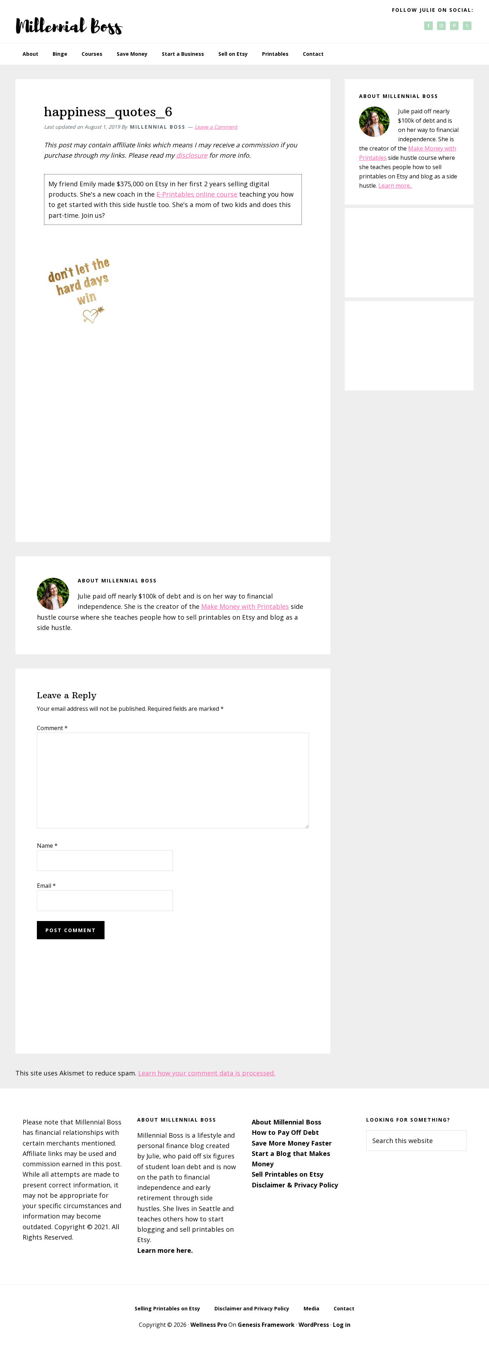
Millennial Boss (69, 21)
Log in (341, 1325)
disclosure (191, 155)
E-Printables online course (196, 194)
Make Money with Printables (245, 606)
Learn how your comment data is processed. (206, 1073)
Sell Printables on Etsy (287, 1174)
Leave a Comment (216, 126)
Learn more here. (165, 1250)
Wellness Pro (208, 1325)
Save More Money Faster (292, 1143)
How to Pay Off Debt (285, 1132)
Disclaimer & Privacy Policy (295, 1185)
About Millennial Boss (286, 1122)
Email (46, 886)
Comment (52, 728)
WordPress (314, 1325)
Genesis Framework (266, 1325)
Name (47, 846)
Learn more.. (395, 185)
